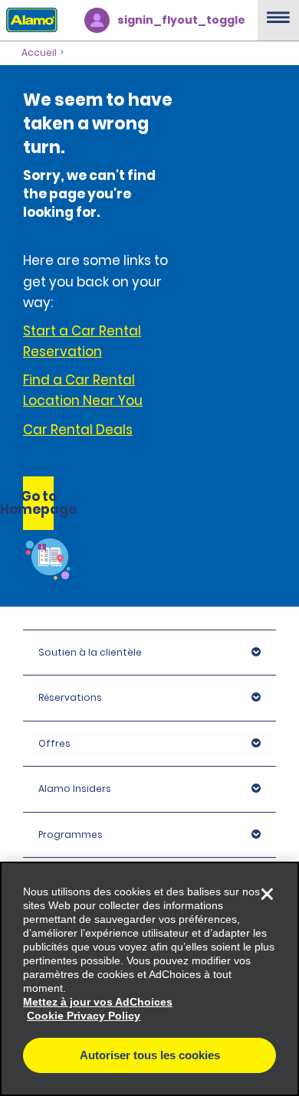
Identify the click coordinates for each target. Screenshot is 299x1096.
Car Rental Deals (78, 429)
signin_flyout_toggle (181, 20)
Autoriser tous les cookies (150, 1055)
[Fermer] (267, 894)
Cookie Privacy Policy (83, 1015)
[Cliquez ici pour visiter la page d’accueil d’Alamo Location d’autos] (29, 19)
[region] (149, 979)
